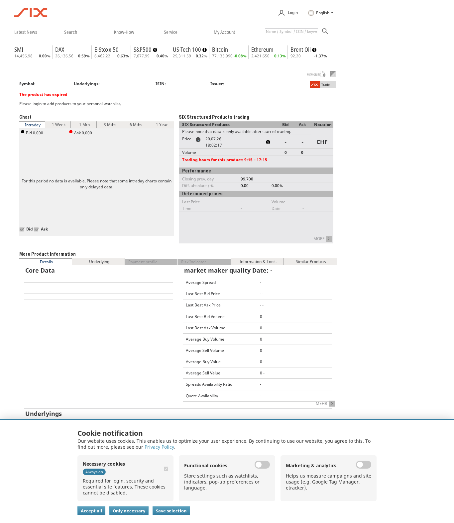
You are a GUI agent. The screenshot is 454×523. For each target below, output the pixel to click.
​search (70, 32)
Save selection (171, 511)
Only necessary (129, 511)
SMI (18, 49)
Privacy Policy (159, 447)
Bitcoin (220, 49)
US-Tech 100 (187, 49)
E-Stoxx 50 (106, 49)
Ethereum (262, 49)
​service (170, 32)
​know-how (124, 32)
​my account (224, 32)
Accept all (91, 511)
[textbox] (291, 31)
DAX (59, 49)
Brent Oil (301, 49)
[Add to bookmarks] (313, 74)
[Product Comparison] (333, 74)
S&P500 (143, 49)
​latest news (25, 32)
